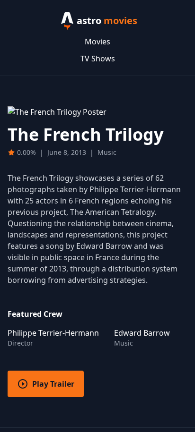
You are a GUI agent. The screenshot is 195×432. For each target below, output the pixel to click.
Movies (97, 41)
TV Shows (97, 58)
